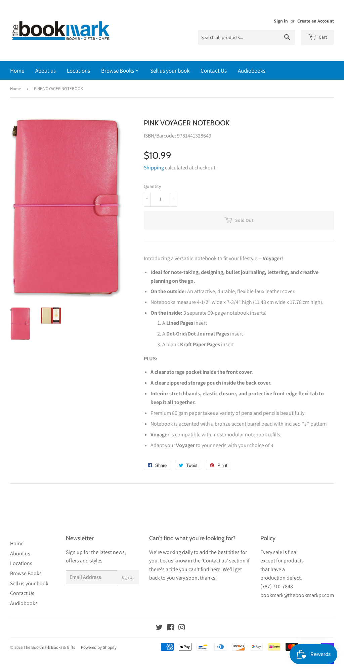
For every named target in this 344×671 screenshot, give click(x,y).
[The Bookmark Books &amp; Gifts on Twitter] (159, 628)
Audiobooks (251, 70)
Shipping (154, 167)
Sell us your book (169, 70)
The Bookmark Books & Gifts (49, 647)
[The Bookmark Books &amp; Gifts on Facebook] (170, 628)
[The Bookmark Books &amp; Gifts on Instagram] (181, 628)
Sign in (281, 21)
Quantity (152, 186)
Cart (322, 37)
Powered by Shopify (99, 647)
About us (45, 70)
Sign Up (128, 577)
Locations (78, 70)
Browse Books (118, 70)
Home (17, 70)
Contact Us (214, 70)
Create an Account (315, 21)
